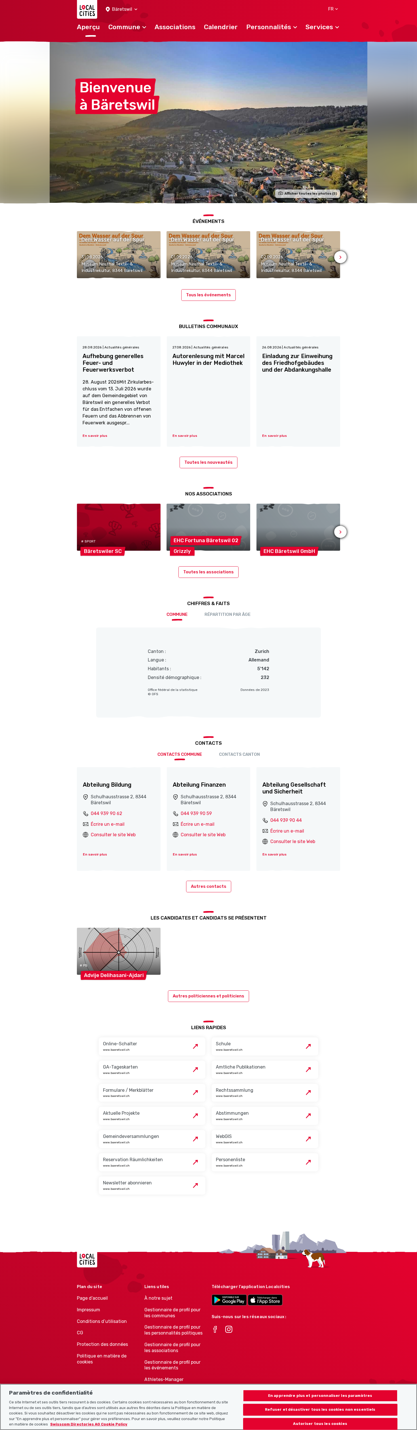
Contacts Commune (179, 754)
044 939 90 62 (106, 813)
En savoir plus (95, 854)
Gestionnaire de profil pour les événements (172, 1365)
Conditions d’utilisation (102, 1321)
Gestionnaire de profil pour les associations (172, 1347)
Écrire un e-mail (108, 824)
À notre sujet (158, 1298)
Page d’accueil (92, 1298)
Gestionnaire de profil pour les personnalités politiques (173, 1330)
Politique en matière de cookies (102, 1359)
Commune (177, 614)
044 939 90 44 (286, 820)
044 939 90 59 (196, 813)
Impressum (88, 1309)
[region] (208, 1407)
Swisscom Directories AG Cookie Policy (88, 1424)
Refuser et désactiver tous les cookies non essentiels (320, 1410)
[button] (121, 9)
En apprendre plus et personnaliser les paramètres (320, 1395)
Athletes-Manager (164, 1379)
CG (80, 1332)
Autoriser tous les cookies (320, 1424)
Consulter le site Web (113, 834)
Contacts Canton (239, 754)
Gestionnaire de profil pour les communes (172, 1312)
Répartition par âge (227, 614)
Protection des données (102, 1344)
